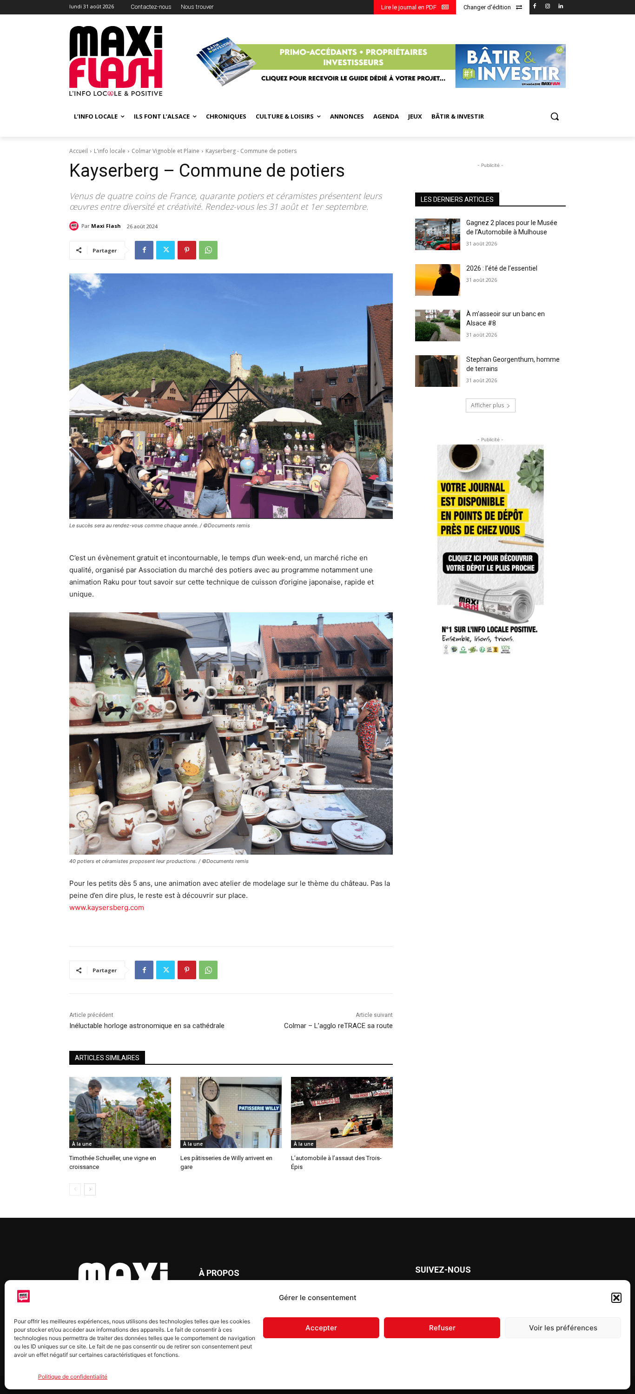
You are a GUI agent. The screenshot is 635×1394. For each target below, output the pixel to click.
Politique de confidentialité (72, 1376)
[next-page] (90, 1189)
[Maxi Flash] (75, 226)
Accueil (78, 151)
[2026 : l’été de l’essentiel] (437, 280)
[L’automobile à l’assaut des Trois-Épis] (342, 1112)
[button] (616, 1297)
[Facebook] (534, 6)
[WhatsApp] (208, 250)
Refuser (442, 1327)
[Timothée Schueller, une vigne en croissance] (120, 1112)
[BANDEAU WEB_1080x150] (379, 62)
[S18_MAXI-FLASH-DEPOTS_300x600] (490, 551)
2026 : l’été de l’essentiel (501, 268)
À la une (82, 1144)
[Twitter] (165, 250)
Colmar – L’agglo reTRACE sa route (338, 1026)
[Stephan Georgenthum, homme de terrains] (437, 371)
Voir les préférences (563, 1327)
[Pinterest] (187, 250)
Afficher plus (487, 405)
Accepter (321, 1327)
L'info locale (110, 151)
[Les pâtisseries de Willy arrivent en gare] (231, 1112)
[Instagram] (547, 6)
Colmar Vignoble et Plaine (165, 151)
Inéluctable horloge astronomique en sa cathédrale (147, 1026)
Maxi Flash (106, 225)
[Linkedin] (560, 6)
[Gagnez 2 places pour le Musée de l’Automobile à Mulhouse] (437, 234)
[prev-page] (75, 1189)
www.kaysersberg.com (106, 907)
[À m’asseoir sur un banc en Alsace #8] (437, 325)
